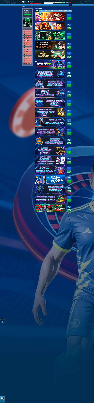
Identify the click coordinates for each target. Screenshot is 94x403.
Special (37, 10)
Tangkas (55, 10)
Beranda (36, 8)
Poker (70, 10)
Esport (65, 10)
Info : (23, 6)
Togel (41, 10)
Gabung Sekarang (69, 18)
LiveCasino (51, 10)
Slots (46, 10)
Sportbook (61, 10)
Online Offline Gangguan (28, 63)
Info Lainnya (69, 15)
